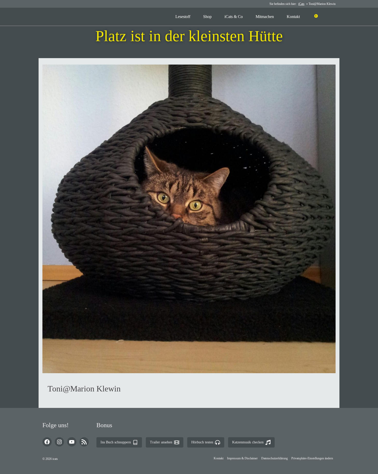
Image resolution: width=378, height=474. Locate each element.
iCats (301, 4)
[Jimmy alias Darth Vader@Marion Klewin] (180, 50)
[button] (312, 458)
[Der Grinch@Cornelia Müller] (199, 50)
